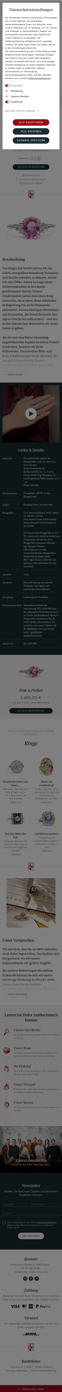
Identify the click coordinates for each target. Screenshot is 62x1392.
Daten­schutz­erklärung (39, 78)
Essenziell (16, 85)
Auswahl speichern (31, 140)
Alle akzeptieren (31, 122)
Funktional (17, 102)
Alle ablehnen (31, 131)
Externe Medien (20, 96)
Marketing (17, 91)
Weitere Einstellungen (20, 111)
